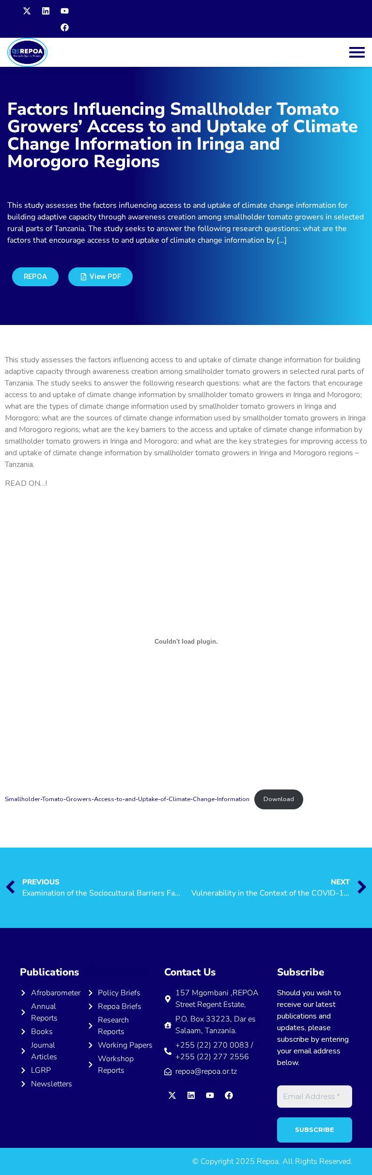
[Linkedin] (45, 10)
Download (279, 799)
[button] (100, 276)
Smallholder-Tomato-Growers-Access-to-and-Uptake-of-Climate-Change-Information (127, 799)
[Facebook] (64, 27)
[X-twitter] (26, 10)
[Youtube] (64, 10)
